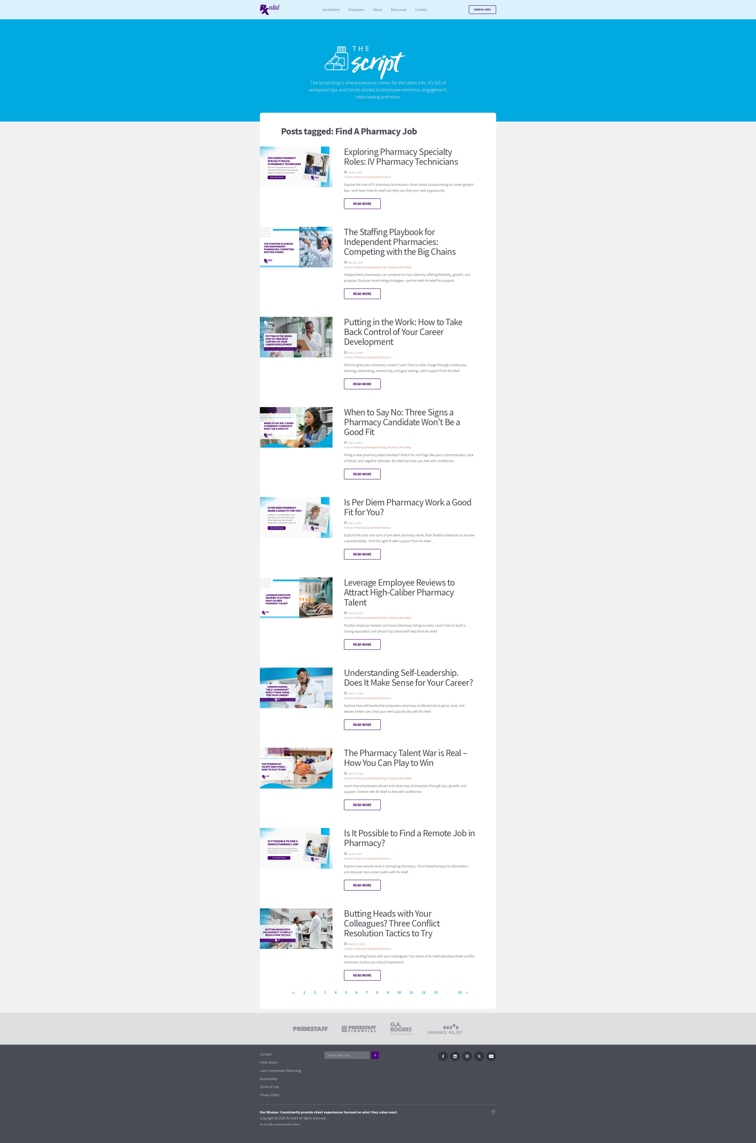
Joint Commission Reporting (280, 1070)
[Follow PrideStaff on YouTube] (491, 1060)
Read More (362, 203)
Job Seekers (331, 9)
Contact (421, 9)
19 (460, 992)
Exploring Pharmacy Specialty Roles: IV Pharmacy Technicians (401, 156)
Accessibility (268, 1078)
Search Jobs (482, 9)
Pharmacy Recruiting (399, 267)
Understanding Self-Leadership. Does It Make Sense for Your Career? (408, 677)
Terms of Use (269, 1086)
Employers (356, 9)
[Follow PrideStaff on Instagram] (467, 1060)
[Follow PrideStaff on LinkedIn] (455, 1060)
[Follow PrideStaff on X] (479, 1060)
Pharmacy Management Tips (371, 267)
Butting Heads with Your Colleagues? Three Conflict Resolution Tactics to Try (392, 923)
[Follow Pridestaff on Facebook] (443, 1060)
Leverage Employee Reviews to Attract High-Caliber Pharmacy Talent (399, 592)
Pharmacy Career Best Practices (373, 177)
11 (411, 992)
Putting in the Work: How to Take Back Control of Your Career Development (403, 331)
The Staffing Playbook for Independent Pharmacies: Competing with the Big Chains (400, 241)
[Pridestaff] (270, 10)
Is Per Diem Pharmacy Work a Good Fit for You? (407, 507)
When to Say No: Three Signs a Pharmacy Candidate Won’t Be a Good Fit (402, 422)
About (377, 9)
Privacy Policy (270, 1095)
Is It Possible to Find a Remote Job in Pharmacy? (409, 838)
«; (293, 992)
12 (423, 992)
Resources (398, 9)
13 (435, 992)
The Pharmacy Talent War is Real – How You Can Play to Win (405, 757)
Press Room (268, 1062)
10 (399, 992)
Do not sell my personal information (280, 1124)
